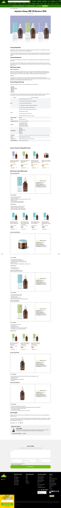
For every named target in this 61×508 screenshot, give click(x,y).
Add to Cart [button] (13, 167)
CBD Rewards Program (53, 478)
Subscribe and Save (41, 477)
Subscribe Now (7, 504)
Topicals (29, 3)
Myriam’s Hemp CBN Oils (14, 352)
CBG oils (12, 89)
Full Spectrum (43, 185)
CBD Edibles (16, 478)
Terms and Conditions (41, 484)
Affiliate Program (52, 480)
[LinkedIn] (45, 489)
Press (50, 487)
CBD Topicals (16, 481)
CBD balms (13, 87)
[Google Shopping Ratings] (43, 492)
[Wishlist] (57, 1)
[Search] (29, 1)
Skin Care (27, 483)
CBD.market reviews (15, 8)
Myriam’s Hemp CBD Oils (14, 173)
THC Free (57, 3)
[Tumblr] (46, 489)
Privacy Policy (8, 506)
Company (51, 475)
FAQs (38, 483)
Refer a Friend (51, 481)
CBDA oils (12, 91)
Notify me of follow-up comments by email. (18, 463)
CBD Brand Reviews (52, 483)
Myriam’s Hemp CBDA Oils (15, 382)
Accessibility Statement (41, 487)
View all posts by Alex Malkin (16, 433)
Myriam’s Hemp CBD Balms (15, 232)
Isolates (33, 3)
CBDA (52, 3)
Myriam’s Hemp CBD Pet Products (16, 270)
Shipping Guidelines (41, 480)
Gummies (24, 3)
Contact (50, 488)
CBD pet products (14, 88)
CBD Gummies (16, 480)
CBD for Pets (16, 483)
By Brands (39, 1)
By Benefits (44, 1)
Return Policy (40, 481)
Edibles (19, 3)
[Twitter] (39, 489)
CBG (42, 3)
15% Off (20, 117)
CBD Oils (10, 3)
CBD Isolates (16, 484)
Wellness (27, 481)
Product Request (40, 478)
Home (11, 8)
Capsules (15, 3)
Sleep (27, 475)
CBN (45, 3)
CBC (49, 3)
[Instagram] (43, 489)
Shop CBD (34, 1)
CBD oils (12, 86)
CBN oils (12, 90)
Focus (27, 480)
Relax (27, 478)
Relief (27, 477)
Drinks (38, 3)
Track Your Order (41, 475)
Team (50, 477)
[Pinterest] (41, 489)
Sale (49, 1)
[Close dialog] (13, 495)
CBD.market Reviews (52, 484)
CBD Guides (53, 1)
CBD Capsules (16, 477)
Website (24, 433)
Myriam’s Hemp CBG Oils (14, 300)
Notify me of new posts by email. (16, 464)
